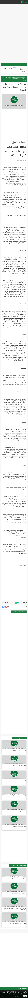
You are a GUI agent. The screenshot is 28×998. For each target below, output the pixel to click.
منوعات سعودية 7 (11, 77)
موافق (24, 996)
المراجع (23, 71)
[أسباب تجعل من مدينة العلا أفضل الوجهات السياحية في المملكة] (20, 603)
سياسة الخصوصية (18, 996)
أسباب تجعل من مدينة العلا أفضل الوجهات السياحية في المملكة (14, 79)
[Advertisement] (14, 18)
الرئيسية (24, 77)
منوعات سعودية (18, 77)
